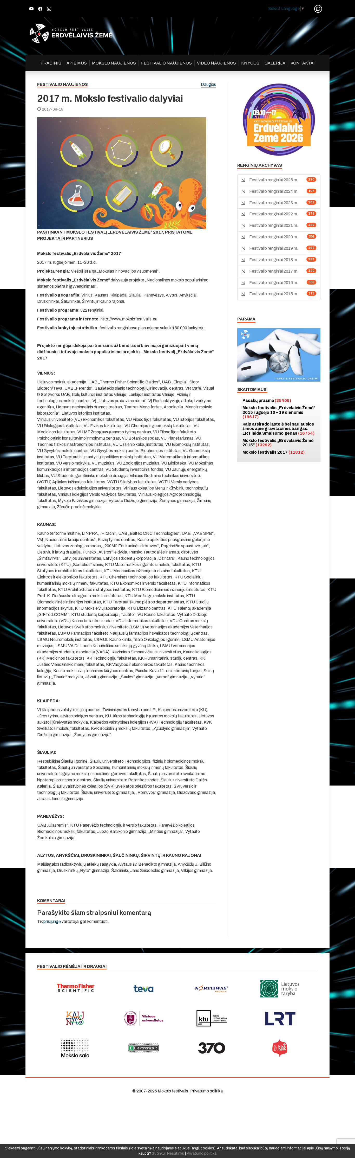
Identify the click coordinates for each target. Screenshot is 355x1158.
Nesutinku (175, 1153)
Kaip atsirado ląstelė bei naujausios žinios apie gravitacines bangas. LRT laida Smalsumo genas (278, 428)
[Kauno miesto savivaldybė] (75, 1018)
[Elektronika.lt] (143, 1048)
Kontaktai (303, 63)
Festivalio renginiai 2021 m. (273, 225)
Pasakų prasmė (266, 400)
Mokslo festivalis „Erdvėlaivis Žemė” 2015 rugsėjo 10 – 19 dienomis (278, 412)
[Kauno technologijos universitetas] (212, 1018)
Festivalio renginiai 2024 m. (274, 191)
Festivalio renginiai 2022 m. (273, 214)
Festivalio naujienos (166, 63)
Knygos (250, 63)
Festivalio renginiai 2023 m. (273, 203)
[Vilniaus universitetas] (143, 1018)
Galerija (275, 63)
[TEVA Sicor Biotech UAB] (143, 988)
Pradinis (51, 63)
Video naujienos (216, 63)
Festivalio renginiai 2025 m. (273, 180)
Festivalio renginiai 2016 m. (273, 282)
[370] (212, 1048)
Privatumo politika (206, 1091)
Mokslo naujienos (114, 63)
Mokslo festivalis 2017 (273, 452)
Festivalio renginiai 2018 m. (273, 260)
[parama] (278, 354)
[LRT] (280, 1018)
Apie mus (77, 63)
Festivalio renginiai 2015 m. (273, 294)
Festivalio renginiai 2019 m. (273, 248)
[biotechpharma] (212, 988)
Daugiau (208, 85)
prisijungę (52, 921)
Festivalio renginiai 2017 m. (274, 271)
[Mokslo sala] (75, 1048)
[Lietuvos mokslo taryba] (280, 988)
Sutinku (158, 1153)
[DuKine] (280, 1048)
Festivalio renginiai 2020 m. (273, 237)
